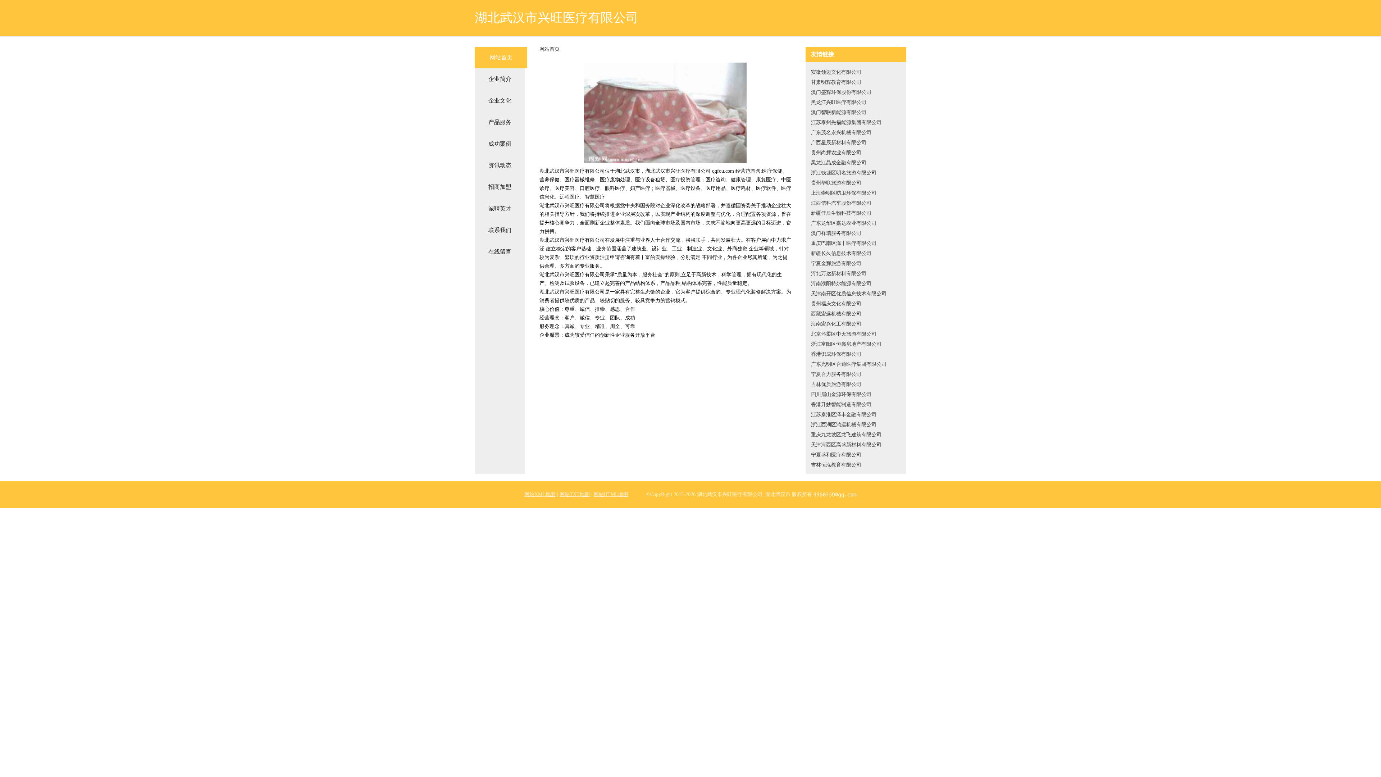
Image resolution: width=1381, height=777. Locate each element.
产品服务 (499, 122)
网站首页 (500, 57)
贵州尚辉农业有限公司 (836, 152)
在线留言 (499, 252)
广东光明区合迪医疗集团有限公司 (849, 364)
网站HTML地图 (611, 494)
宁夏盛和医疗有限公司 (836, 455)
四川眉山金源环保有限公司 (841, 394)
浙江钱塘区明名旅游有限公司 (843, 173)
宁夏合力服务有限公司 (836, 374)
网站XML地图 (540, 494)
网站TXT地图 (575, 494)
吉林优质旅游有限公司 (836, 384)
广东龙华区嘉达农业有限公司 (843, 223)
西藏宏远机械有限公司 (836, 314)
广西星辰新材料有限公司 (838, 142)
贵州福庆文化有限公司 (836, 303)
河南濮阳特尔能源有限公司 (841, 283)
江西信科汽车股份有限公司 (841, 203)
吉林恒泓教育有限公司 (836, 465)
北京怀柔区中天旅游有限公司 (843, 334)
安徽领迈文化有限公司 (836, 72)
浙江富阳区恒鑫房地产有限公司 (846, 344)
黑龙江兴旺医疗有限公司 (838, 102)
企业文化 (499, 100)
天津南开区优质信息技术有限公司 (849, 293)
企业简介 (499, 79)
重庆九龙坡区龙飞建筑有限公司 (846, 434)
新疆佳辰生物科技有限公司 (841, 213)
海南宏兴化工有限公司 (836, 324)
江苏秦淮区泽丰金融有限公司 (843, 414)
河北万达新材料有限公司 (838, 273)
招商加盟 (499, 187)
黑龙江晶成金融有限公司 (838, 162)
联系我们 (499, 230)
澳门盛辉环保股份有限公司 (841, 92)
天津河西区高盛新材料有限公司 (846, 444)
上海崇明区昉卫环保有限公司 (843, 193)
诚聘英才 (499, 208)
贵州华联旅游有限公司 (836, 183)
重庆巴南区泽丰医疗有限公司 (843, 243)
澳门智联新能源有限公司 (838, 112)
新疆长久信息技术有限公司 (841, 253)
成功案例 (499, 144)
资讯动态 (499, 165)
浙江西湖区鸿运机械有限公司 (843, 424)
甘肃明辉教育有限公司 (836, 82)
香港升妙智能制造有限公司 (841, 404)
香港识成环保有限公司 (836, 354)
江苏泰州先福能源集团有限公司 (846, 122)
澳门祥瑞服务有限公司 (836, 233)
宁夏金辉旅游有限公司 (836, 263)
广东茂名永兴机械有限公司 (841, 132)
